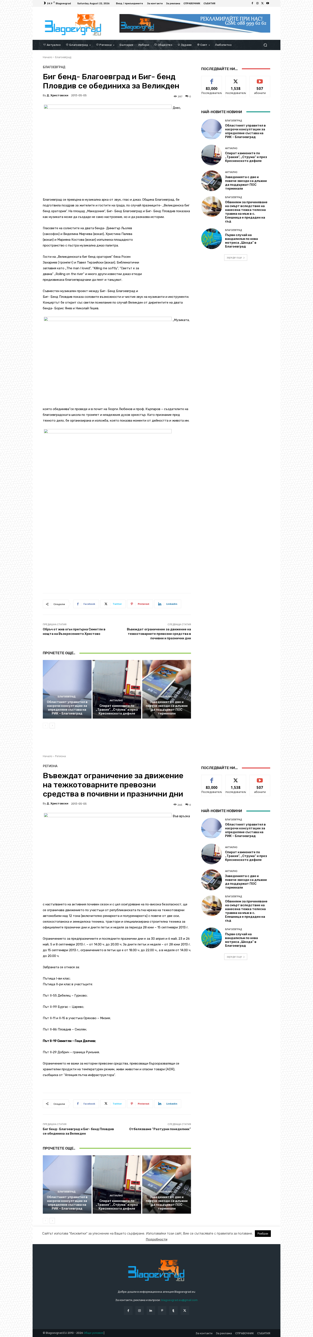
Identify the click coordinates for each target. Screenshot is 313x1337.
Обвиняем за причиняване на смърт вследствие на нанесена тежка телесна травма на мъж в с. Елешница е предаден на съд (246, 211)
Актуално (116, 700)
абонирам (260, 79)
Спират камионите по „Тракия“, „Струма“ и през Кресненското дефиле (117, 709)
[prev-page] (45, 725)
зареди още (234, 257)
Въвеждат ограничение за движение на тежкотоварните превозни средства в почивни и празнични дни (159, 633)
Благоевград (63, 57)
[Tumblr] (173, 1310)
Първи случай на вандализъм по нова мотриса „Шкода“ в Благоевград (241, 240)
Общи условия (93, 1332)
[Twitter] (262, 3)
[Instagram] (257, 3)
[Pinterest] (162, 1310)
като (211, 79)
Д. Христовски (57, 95)
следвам (236, 79)
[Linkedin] (151, 1310)
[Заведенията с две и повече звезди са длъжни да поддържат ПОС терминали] (166, 689)
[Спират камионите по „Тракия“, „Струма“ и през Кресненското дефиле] (117, 689)
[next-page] (52, 725)
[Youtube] (267, 3)
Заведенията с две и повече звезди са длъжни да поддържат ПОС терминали (167, 707)
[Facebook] (252, 3)
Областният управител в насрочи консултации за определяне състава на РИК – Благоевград (67, 707)
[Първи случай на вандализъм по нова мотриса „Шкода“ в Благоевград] (211, 238)
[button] (265, 45)
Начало (47, 57)
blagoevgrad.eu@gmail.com (179, 1300)
